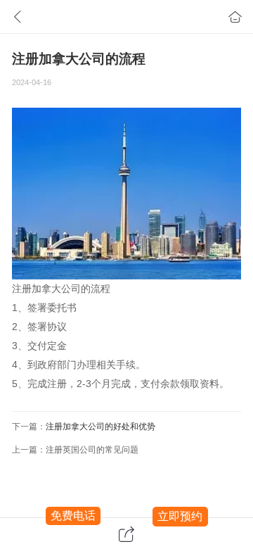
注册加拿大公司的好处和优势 (100, 426)
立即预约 (179, 516)
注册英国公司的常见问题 (92, 450)
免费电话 (73, 516)
